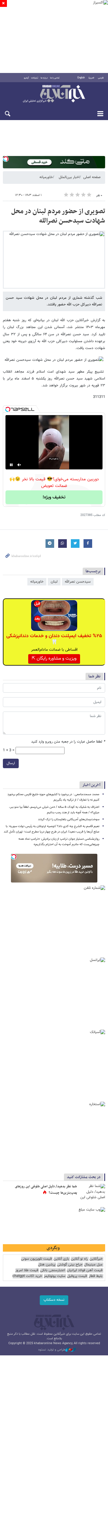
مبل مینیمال (93, 1264)
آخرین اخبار (91, 785)
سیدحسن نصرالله (78, 582)
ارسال (11, 763)
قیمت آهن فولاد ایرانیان (85, 1270)
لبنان (54, 582)
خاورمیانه (46, 177)
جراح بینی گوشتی (69, 1264)
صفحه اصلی (92, 177)
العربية (91, 78)
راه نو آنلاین (79, 1259)
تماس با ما (55, 78)
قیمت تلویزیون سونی (36, 1259)
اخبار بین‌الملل (69, 177)
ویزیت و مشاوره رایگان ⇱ (54, 658)
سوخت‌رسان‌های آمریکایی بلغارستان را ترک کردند (68, 819)
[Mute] (19, 464)
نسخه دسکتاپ (54, 1300)
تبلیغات (34, 78)
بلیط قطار (96, 1276)
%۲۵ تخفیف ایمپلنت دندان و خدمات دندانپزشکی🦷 (54, 639)
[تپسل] (6, 159)
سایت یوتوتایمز (54, 1276)
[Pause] (11, 464)
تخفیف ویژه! (54, 497)
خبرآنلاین (54, 94)
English (81, 78)
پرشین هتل (46, 1264)
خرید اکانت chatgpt (27, 1276)
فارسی (101, 78)
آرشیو (26, 78)
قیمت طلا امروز (26, 1270)
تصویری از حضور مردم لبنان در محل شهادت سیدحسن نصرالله (58, 216)
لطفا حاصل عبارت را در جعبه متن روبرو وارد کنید (68, 742)
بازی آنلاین (61, 1259)
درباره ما (44, 78)
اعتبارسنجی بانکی (52, 1270)
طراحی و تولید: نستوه (51, 1350)
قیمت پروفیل (77, 1276)
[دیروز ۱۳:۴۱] (92, 1192)
